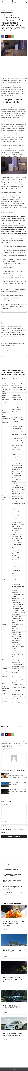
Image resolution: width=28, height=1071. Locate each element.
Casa (4, 883)
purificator (20, 726)
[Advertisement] (14, 6)
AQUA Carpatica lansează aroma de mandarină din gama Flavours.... (13, 923)
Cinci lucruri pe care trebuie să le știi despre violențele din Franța (12, 875)
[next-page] (5, 796)
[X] (6, 36)
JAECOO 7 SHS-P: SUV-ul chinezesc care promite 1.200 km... (13, 979)
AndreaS (7, 33)
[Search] (26, 2)
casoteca (14, 726)
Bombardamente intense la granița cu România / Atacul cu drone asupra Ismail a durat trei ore (7, 746)
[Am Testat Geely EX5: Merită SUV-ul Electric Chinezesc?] (14, 1023)
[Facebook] (2, 36)
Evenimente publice (9, 10)
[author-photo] (14, 761)
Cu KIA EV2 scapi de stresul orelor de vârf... (12, 951)
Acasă (2, 10)
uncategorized (6, 894)
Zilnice (11, 12)
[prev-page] (2, 796)
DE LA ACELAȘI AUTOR (19, 770)
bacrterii (9, 726)
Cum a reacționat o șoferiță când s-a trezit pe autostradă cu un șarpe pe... (14, 868)
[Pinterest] (9, 36)
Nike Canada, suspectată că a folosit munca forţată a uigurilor (12, 887)
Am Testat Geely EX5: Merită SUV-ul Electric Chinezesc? (12, 1034)
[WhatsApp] (12, 36)
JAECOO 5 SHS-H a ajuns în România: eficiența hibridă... (12, 1007)
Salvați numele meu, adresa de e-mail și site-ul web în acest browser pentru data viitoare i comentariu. (13, 831)
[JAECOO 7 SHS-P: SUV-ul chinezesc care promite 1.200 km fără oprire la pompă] (5, 791)
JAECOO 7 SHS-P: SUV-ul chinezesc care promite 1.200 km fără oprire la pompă (17, 791)
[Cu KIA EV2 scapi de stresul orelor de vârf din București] (5, 784)
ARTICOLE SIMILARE (6, 770)
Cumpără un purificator (7, 212)
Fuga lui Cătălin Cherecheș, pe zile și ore (13, 892)
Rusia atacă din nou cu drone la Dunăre (20, 744)
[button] (2, 2)
